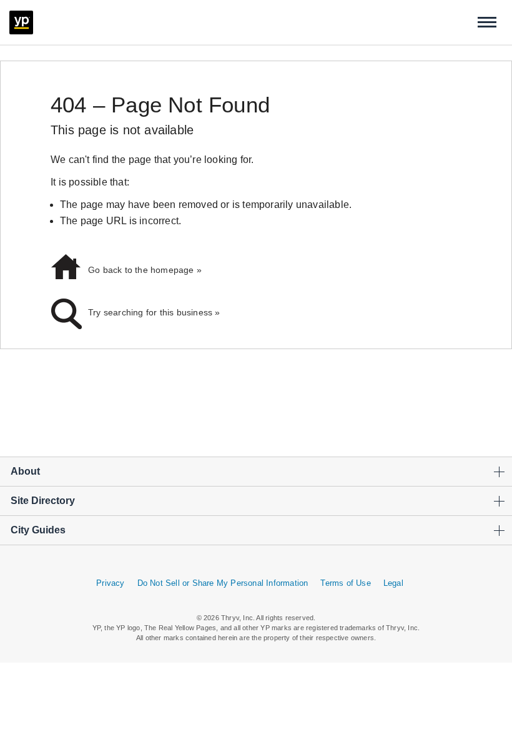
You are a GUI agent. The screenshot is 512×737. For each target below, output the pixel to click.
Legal (393, 583)
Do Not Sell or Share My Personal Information (222, 583)
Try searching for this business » (154, 312)
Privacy (110, 583)
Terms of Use (345, 583)
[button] (487, 22)
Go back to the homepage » (145, 270)
